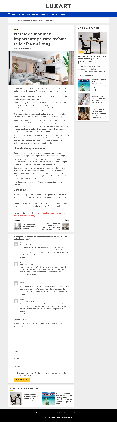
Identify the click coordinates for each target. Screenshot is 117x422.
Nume (16, 352)
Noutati (16, 29)
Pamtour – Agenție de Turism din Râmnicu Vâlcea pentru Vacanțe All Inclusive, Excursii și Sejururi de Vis (64, 398)
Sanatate (44, 14)
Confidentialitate (62, 413)
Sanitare (54, 14)
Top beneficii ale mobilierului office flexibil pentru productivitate (31, 398)
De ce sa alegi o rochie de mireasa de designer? (98, 98)
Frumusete (63, 14)
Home (14, 14)
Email (16, 359)
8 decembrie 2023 (25, 48)
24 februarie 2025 (97, 102)
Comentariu (18, 327)
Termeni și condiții (50, 413)
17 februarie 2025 (97, 117)
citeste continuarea (86, 75)
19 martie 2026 (29, 403)
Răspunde (22, 257)
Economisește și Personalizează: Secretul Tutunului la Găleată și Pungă (99, 112)
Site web (17, 366)
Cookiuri (70, 413)
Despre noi (39, 413)
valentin (81, 64)
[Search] (107, 14)
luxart (17, 48)
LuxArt (58, 6)
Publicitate (77, 413)
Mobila (21, 14)
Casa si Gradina (32, 14)
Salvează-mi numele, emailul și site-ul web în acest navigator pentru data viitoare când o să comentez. (41, 374)
